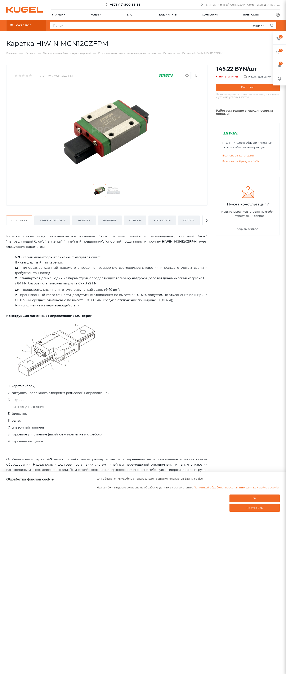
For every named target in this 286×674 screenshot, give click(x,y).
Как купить (162, 220)
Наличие (110, 220)
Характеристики (52, 220)
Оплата (189, 220)
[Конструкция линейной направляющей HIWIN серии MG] (56, 351)
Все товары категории (238, 155)
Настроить (254, 507)
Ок (255, 498)
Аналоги (84, 220)
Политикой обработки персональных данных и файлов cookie (236, 487)
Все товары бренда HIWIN (241, 161)
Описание (19, 220)
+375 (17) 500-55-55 (124, 4)
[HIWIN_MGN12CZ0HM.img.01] (107, 132)
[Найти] (271, 25)
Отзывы (135, 220)
